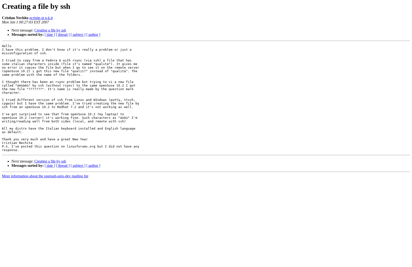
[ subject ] (78, 35)
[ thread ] (63, 35)
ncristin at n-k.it (41, 18)
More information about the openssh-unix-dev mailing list (45, 176)
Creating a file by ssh (50, 30)
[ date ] (50, 35)
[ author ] (93, 35)
